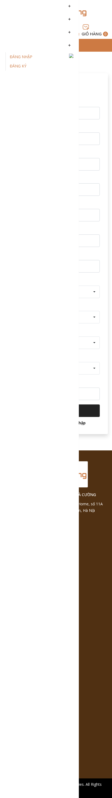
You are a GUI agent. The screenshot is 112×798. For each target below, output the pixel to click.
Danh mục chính (24, 6)
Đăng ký (18, 66)
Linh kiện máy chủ (26, 19)
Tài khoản (17, 45)
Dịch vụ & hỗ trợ (24, 32)
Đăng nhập (21, 56)
